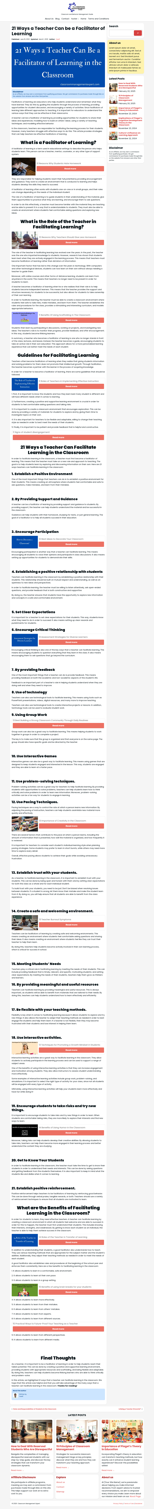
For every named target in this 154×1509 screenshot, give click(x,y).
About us (60, 1482)
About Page (135, 1496)
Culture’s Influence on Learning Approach (129, 134)
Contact (65, 18)
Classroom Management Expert (29, 1504)
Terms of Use (129, 1504)
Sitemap (60, 1491)
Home (83, 18)
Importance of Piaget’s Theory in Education (130, 109)
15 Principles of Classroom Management (126, 97)
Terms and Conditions (98, 18)
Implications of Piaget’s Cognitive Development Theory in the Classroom (130, 121)
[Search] (138, 33)
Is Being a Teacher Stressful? (130, 1409)
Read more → (17, 1470)
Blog (57, 18)
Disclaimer (138, 1504)
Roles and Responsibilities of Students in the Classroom (34, 1409)
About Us (49, 18)
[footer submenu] (78, 18)
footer (74, 18)
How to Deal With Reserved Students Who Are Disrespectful (130, 85)
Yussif (58, 39)
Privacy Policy (118, 1504)
